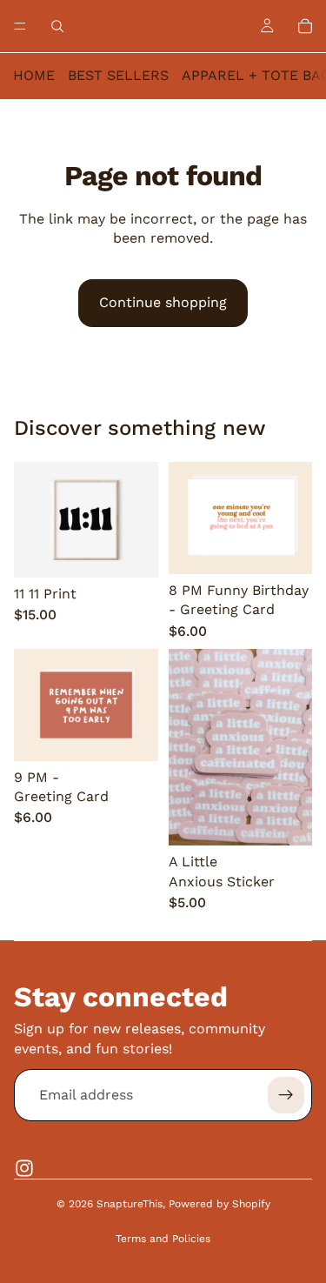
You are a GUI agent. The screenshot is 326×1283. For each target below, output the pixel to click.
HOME (34, 75)
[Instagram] (24, 1168)
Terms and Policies (163, 1239)
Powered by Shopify (219, 1204)
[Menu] (20, 26)
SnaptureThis (129, 1204)
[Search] (57, 26)
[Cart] (305, 26)
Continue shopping (163, 302)
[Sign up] (286, 1095)
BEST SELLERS (118, 75)
